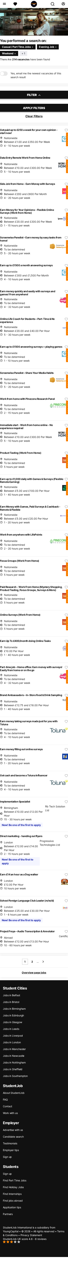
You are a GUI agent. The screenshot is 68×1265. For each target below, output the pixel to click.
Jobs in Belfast (11, 995)
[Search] (54, 4)
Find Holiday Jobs (13, 1187)
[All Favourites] (15, 4)
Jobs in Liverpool (13, 1035)
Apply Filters (34, 108)
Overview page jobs (34, 972)
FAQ (5, 1099)
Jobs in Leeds (11, 1028)
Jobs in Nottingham (14, 1062)
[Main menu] (4, 4)
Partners (8, 1214)
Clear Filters (34, 116)
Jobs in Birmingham (14, 1008)
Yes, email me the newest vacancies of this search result (36, 75)
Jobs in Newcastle (13, 1055)
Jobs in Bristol (11, 1001)
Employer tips (11, 1150)
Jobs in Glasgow (12, 1022)
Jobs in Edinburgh (13, 1015)
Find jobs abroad (12, 1200)
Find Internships (12, 1193)
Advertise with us (13, 1129)
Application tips (12, 1207)
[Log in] (63, 4)
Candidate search (13, 1136)
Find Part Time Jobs (14, 1180)
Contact (7, 1106)
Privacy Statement (31, 1235)
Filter (32, 95)
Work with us (10, 1113)
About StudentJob (13, 1092)
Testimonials (10, 1143)
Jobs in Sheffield (12, 1069)
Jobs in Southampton (15, 1075)
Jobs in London (12, 1042)
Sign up (7, 1156)
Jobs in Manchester (14, 1049)
